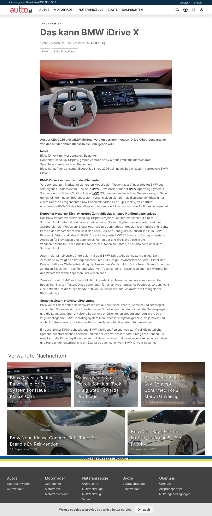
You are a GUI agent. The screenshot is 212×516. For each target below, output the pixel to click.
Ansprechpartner (170, 489)
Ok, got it (143, 509)
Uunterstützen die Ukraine (106, 458)
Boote (113, 9)
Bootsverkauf (132, 489)
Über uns (167, 478)
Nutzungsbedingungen (174, 494)
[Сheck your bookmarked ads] (193, 9)
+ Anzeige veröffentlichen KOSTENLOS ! (32, 2)
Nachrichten (132, 9)
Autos (44, 9)
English (197, 2)
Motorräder (64, 9)
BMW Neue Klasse (65, 51)
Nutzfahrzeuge (91, 9)
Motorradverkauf (56, 494)
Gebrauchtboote (134, 483)
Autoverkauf (15, 489)
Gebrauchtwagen (18, 483)
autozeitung (97, 43)
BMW (45, 51)
